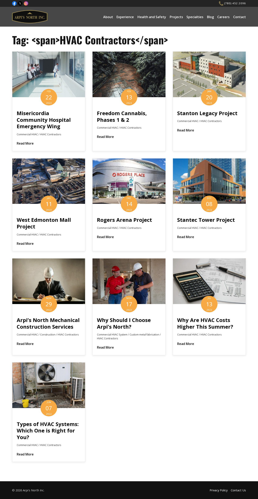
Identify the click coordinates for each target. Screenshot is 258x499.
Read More (25, 143)
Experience (125, 17)
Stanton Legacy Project (207, 113)
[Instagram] (26, 3)
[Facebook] (14, 3)
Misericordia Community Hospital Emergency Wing (44, 120)
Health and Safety (151, 17)
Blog (210, 17)
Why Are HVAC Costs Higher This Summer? (205, 323)
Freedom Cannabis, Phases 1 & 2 (122, 116)
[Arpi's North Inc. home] (29, 16)
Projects (176, 17)
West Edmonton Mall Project (44, 223)
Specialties (194, 17)
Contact (239, 17)
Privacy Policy (219, 490)
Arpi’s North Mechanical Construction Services (48, 323)
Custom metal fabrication (144, 334)
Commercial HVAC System (112, 334)
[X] (20, 3)
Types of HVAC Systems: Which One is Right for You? (48, 431)
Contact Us (238, 490)
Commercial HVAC (27, 134)
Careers (223, 17)
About (108, 17)
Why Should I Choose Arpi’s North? (124, 323)
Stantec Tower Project (206, 219)
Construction (47, 334)
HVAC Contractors (50, 134)
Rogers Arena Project (124, 219)
